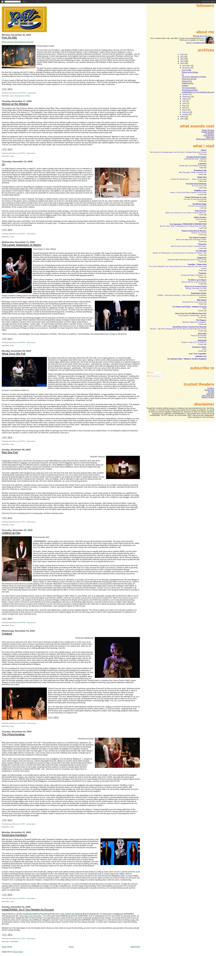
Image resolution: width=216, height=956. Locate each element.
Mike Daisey (201, 300)
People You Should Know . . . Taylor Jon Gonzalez (188, 179)
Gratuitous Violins (199, 347)
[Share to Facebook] (9, 89)
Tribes (204, 349)
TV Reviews (209, 134)
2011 (182, 59)
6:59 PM (22, 441)
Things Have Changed (198, 335)
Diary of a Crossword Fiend (195, 286)
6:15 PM (22, 824)
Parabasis (202, 273)
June (184, 103)
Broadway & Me (200, 170)
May (184, 105)
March (184, 110)
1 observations (31, 234)
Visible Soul (201, 177)
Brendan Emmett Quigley (196, 157)
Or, (4, 164)
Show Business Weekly (22, 96)
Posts (151, 372)
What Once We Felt (13, 353)
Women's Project (208, 397)
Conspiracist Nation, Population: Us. (193, 275)
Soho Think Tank (208, 395)
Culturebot (202, 164)
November (186, 68)
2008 (182, 116)
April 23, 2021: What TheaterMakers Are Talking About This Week (183, 226)
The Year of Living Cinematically (195, 199)
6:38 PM (22, 342)
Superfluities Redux (198, 293)
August (185, 99)
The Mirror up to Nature (197, 280)
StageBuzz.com (200, 190)
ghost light (202, 333)
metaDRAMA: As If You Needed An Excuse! (28, 909)
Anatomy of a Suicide (198, 233)
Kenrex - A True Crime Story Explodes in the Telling (188, 192)
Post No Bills (9, 37)
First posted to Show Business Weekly (17, 42)
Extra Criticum (200, 211)
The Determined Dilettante (196, 184)
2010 (182, 61)
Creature (7, 633)
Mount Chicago (201, 219)
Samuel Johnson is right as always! (193, 282)
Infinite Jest (210, 137)
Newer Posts (7, 947)
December (186, 66)
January (185, 114)
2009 (182, 63)
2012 (182, 57)
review (12, 96)
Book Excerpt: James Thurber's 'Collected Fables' (188, 246)
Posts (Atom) (18, 952)
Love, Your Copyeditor (197, 354)
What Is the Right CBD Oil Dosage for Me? (191, 239)
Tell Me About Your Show (205, 139)
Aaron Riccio (200, 36)
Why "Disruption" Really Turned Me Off (192, 172)
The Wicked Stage (199, 204)
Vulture (203, 150)
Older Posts (135, 947)
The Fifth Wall (201, 251)
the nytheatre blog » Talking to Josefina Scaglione (186, 359)
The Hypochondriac (13, 734)
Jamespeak (202, 340)
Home (71, 947)
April (184, 108)
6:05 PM (22, 153)
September (186, 97)
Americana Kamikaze (14, 835)
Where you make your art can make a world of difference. (185, 213)
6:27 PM (22, 938)
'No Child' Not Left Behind (197, 206)
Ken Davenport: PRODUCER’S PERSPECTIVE (188, 224)
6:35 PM (22, 898)
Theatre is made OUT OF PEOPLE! (193, 342)
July (184, 101)
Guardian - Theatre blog (197, 264)
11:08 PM (22, 723)
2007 (182, 119)
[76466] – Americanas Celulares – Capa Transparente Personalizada (182, 295)
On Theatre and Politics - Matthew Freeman (189, 307)
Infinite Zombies (200, 217)
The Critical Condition (197, 237)
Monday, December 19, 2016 (196, 288)
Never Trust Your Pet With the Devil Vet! (190, 313)
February (185, 112)
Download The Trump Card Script (194, 302)
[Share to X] (7, 89)
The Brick (210, 388)
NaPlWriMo (27, 914)
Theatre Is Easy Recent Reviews (193, 231)
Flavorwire (202, 244)
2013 (182, 54)
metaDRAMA (14, 941)
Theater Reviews (208, 130)
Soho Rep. (210, 394)
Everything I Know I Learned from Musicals (189, 327)
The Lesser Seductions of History (21, 244)
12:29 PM (22, 93)
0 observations (31, 93)
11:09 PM (22, 622)
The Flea (211, 392)
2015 (204, 309)
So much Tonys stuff (199, 186)
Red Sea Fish (10, 452)
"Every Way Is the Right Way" (30, 916)
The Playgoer (201, 320)
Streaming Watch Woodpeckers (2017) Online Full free (187, 260)
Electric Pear (209, 390)
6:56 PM (22, 234)
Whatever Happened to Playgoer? (194, 322)
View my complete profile (195, 43)
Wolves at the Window (15, 104)
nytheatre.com (200, 356)
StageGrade (201, 258)
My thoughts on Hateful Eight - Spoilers (192, 315)
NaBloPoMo (70, 914)
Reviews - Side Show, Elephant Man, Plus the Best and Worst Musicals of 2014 (178, 329)
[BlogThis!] (5, 89)
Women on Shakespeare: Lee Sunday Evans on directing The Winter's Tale (179, 253)
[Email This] (3, 89)
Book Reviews (209, 135)
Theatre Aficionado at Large (195, 197)
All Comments (154, 376)
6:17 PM (22, 522)
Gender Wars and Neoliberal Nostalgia (192, 166)
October (185, 94)
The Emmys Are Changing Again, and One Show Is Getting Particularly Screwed (178, 152)
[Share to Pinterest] (11, 89)
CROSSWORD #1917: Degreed (195, 159)
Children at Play (11, 532)
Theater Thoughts (207, 132)
